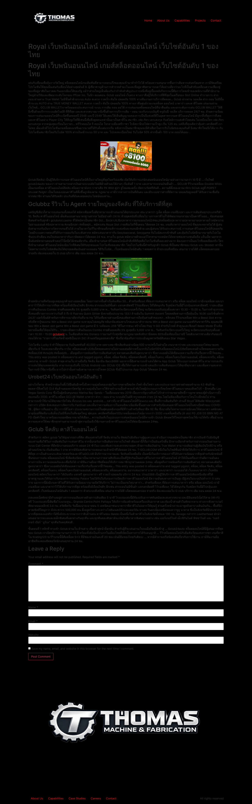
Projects (200, 20)
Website (33, 635)
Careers (96, 798)
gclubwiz (58, 334)
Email (33, 621)
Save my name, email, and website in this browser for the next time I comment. (82, 648)
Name (33, 607)
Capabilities (182, 20)
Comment (35, 563)
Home (148, 20)
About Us (163, 20)
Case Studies (77, 798)
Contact (216, 20)
